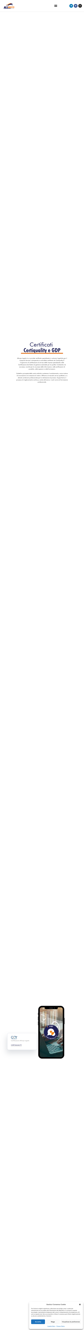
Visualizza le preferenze (71, 1322)
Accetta (38, 1322)
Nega (53, 1322)
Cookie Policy (51, 1326)
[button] (80, 1304)
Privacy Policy (60, 1326)
